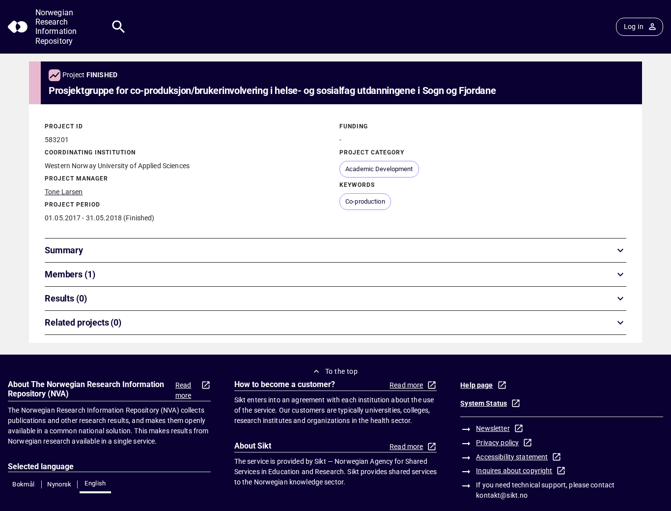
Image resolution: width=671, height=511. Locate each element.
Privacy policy (497, 443)
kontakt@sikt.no (502, 495)
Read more (183, 390)
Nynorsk (59, 484)
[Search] (118, 27)
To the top (341, 371)
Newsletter (492, 428)
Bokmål (23, 484)
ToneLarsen (64, 192)
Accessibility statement (512, 457)
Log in (633, 26)
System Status (483, 403)
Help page (476, 385)
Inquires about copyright (514, 471)
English (95, 483)
